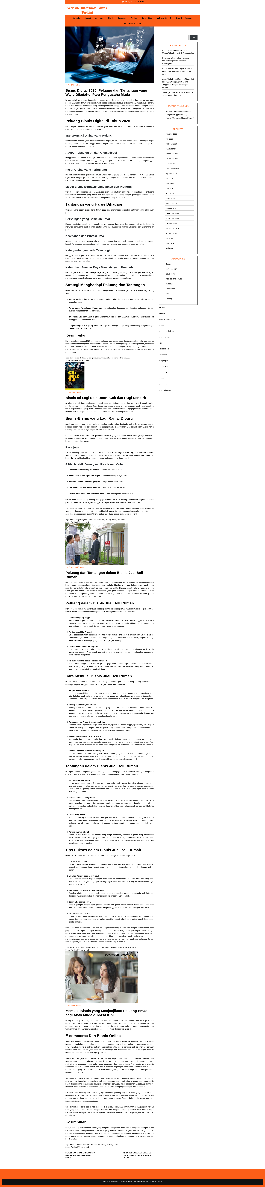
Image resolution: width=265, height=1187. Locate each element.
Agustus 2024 (171, 233)
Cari (160, 34)
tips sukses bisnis (129, 947)
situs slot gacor (165, 390)
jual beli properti (104, 947)
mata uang (102, 1144)
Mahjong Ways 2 (164, 18)
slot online (163, 372)
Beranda (76, 18)
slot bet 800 (163, 367)
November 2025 (172, 159)
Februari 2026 (171, 144)
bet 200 (162, 308)
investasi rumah (92, 947)
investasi (94, 1144)
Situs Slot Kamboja (184, 18)
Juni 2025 (170, 184)
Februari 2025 (171, 203)
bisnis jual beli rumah (77, 947)
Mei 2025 (169, 189)
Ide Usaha (100, 520)
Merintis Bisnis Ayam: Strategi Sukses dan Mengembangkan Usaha (137, 1155)
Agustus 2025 (171, 174)
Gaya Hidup (147, 18)
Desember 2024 (172, 213)
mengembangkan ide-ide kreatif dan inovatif (106, 1029)
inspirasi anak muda (174, 279)
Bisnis (111, 18)
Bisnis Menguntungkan (78, 520)
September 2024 (172, 228)
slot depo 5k (164, 349)
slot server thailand (166, 331)
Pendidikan (170, 289)
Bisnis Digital (75, 358)
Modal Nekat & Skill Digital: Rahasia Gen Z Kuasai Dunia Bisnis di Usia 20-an (177, 71)
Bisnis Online (75, 1144)
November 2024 (172, 218)
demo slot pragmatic (167, 319)
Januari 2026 (171, 149)
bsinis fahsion (171, 269)
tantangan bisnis (112, 358)
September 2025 (172, 169)
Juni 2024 (170, 243)
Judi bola (99, 18)
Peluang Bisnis (86, 358)
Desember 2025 (172, 154)
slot (167, 294)
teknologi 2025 (124, 358)
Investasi (122, 18)
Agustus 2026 (171, 134)
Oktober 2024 (171, 223)
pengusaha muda (98, 358)
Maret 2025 (170, 199)
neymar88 (170, 111)
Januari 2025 (171, 208)
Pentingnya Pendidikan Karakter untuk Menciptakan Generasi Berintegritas (175, 61)
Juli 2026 (169, 139)
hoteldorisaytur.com (107, 108)
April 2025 (170, 194)
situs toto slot (164, 337)
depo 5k (162, 313)
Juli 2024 (169, 238)
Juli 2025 (169, 179)
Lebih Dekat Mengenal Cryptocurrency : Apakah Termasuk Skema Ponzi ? (180, 114)
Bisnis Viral (91, 520)
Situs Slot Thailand (132, 24)
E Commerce (85, 1144)
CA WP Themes (157, 1181)
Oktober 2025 (171, 164)
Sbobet (87, 18)
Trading (134, 18)
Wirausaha (121, 520)
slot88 (161, 325)
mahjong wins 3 (165, 361)
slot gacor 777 (164, 355)
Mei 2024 (169, 248)
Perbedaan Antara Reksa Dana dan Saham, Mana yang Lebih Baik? (80, 1155)
